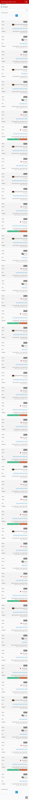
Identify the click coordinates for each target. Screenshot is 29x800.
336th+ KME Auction (23, 719)
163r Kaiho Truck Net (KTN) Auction (20, 133)
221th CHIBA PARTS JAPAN (21, 441)
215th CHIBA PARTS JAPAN (21, 657)
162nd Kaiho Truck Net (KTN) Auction (19, 225)
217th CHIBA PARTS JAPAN (21, 580)
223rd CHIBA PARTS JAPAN (21, 394)
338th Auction (24, 565)
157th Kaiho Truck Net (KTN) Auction (19, 595)
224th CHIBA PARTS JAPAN (21, 364)
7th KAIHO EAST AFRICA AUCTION (20, 334)
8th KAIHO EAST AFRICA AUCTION (20, 242)
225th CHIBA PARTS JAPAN (21, 302)
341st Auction (24, 257)
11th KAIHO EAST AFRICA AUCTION (20, 150)
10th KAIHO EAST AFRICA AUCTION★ (19, 180)
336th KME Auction (23, 734)
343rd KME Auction (23, 43)
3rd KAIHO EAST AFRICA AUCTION (20, 612)
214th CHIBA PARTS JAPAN (21, 689)
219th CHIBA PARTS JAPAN (21, 503)
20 (2, 17)
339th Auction (24, 349)
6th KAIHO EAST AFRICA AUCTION (20, 379)
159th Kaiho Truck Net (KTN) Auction (19, 456)
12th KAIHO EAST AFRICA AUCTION (19, 88)
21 (5, 17)
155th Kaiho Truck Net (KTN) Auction (19, 764)
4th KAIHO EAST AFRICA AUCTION (20, 535)
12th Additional (24, 73)
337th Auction (24, 642)
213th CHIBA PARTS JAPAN (21, 749)
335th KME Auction (23, 781)
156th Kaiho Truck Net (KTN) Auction (19, 672)
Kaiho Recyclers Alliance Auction (8, 1)
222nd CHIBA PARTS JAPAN (21, 426)
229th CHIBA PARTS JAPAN (21, 118)
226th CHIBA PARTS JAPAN (21, 272)
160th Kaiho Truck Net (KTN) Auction (19, 409)
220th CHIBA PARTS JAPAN (21, 488)
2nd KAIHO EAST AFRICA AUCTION (20, 704)
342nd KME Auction (23, 103)
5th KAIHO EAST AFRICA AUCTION (20, 473)
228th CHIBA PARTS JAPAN (21, 165)
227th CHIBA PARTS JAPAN (21, 210)
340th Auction (24, 287)
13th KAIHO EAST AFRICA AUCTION (19, 28)
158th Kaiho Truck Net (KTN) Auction (19, 518)
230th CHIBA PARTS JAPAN (21, 58)
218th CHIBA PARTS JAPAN (21, 550)
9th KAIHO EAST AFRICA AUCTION (20, 195)
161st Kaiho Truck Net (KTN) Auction (20, 317)
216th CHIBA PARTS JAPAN (21, 627)
